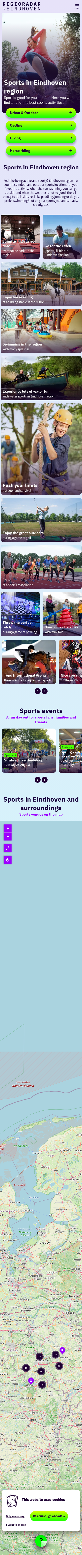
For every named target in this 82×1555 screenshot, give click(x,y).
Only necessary (15, 1516)
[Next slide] (45, 691)
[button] (62, 1351)
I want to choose (16, 1525)
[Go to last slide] (38, 691)
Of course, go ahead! (47, 1516)
